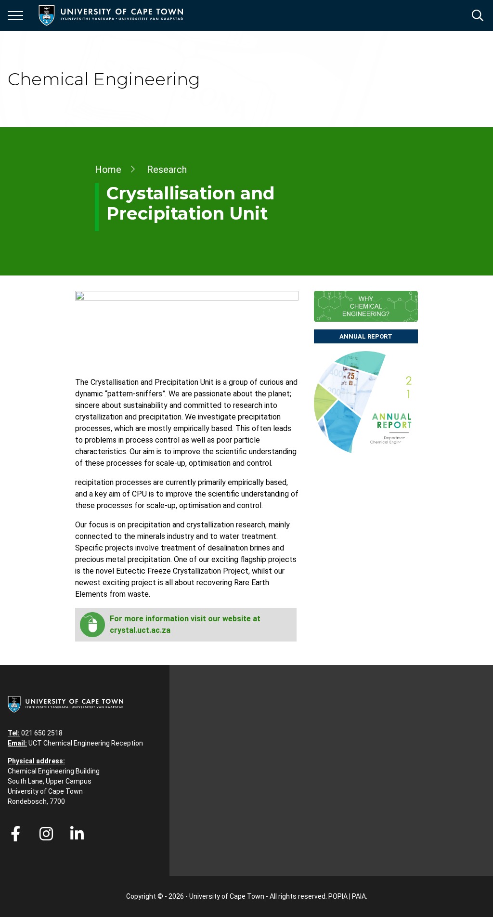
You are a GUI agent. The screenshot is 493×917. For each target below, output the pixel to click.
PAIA (359, 896)
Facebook (15, 833)
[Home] (65, 703)
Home (108, 169)
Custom (46, 833)
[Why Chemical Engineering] (366, 306)
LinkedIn (77, 833)
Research (167, 169)
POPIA (338, 896)
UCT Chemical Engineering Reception (85, 743)
